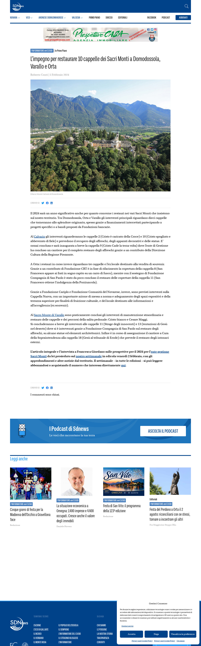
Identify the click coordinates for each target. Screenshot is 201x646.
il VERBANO (38, 638)
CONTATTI (101, 642)
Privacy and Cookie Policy (142, 641)
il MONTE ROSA (40, 642)
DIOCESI (109, 17)
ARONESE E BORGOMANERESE (51, 17)
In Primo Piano (61, 50)
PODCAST (166, 17)
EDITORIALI (122, 17)
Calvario (39, 236)
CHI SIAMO (101, 625)
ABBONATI (183, 17)
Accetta (131, 634)
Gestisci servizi (127, 626)
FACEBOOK (151, 17)
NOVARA (13, 17)
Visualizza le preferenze (183, 634)
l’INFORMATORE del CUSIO (70, 633)
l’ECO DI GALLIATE (41, 629)
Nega (156, 634)
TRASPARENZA (103, 638)
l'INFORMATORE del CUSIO (42, 50)
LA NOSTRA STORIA (105, 633)
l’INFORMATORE (65, 642)
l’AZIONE (37, 625)
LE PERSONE (102, 629)
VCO (28, 17)
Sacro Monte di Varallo (49, 315)
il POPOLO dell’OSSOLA (68, 625)
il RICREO (37, 633)
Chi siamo (181, 641)
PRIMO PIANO (94, 17)
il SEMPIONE (64, 629)
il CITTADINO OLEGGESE (68, 638)
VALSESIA (76, 17)
